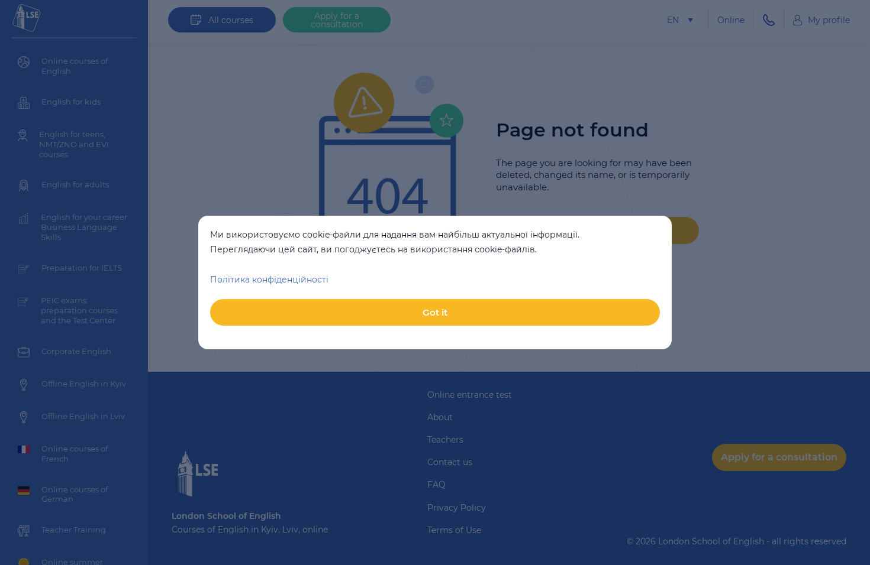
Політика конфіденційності (269, 279)
